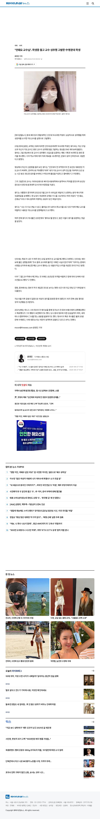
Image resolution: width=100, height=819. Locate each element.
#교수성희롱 (20, 339)
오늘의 (14, 671)
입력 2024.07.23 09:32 (32, 59)
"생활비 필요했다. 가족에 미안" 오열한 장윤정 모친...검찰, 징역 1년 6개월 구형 (43, 370)
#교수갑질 (31, 339)
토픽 (20, 45)
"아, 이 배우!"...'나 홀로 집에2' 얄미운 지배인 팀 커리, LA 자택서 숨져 (41, 367)
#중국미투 (41, 339)
